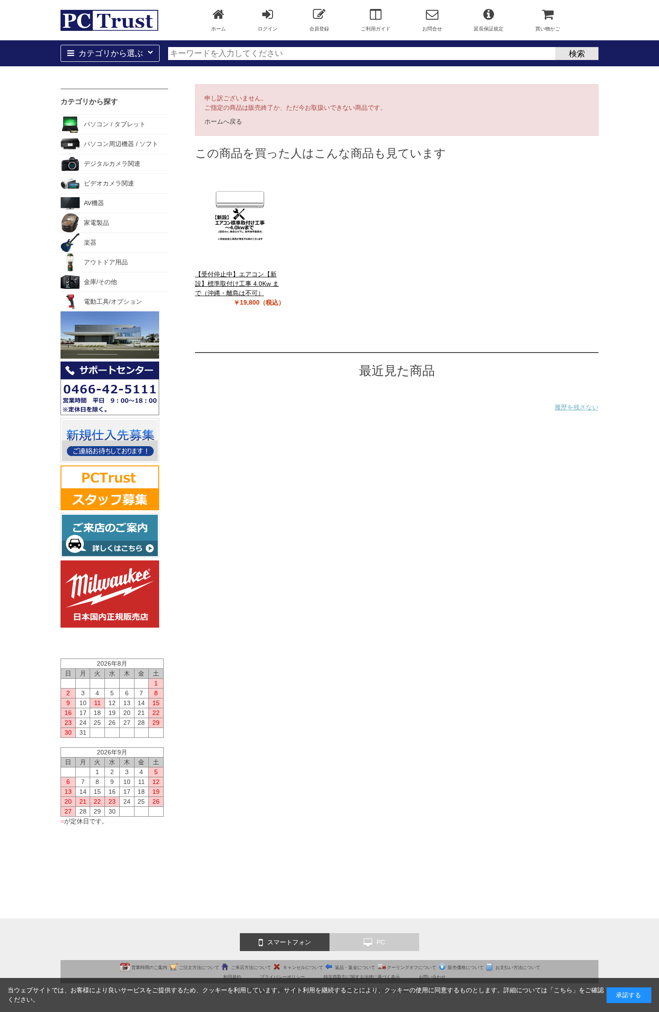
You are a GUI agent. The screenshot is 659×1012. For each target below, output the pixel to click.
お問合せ (432, 28)
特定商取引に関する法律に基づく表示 (362, 976)
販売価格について (466, 967)
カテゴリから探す (89, 101)
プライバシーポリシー (282, 976)
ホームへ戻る (223, 121)
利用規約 (232, 976)
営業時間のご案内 (149, 967)
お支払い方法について (517, 967)
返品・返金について (355, 967)
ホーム (218, 28)
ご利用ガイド (375, 28)
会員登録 (319, 28)
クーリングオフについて (411, 967)
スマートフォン (289, 942)
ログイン (267, 28)
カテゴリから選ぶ (110, 53)
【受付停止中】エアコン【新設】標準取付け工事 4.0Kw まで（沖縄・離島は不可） (237, 284)
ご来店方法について (251, 967)
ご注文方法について (199, 967)
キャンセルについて (303, 967)
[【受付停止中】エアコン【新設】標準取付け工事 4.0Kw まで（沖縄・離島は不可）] (240, 216)
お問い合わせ (432, 976)
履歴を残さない (576, 407)
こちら (563, 990)
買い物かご (547, 28)
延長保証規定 (488, 28)
